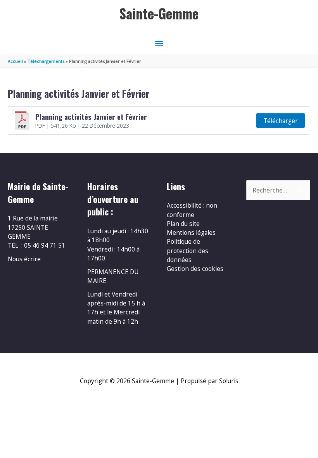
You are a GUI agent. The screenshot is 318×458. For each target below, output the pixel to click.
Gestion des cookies (195, 268)
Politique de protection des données (187, 250)
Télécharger (280, 120)
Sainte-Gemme (159, 13)
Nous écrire (24, 259)
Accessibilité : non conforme (192, 210)
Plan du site (183, 223)
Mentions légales (191, 232)
